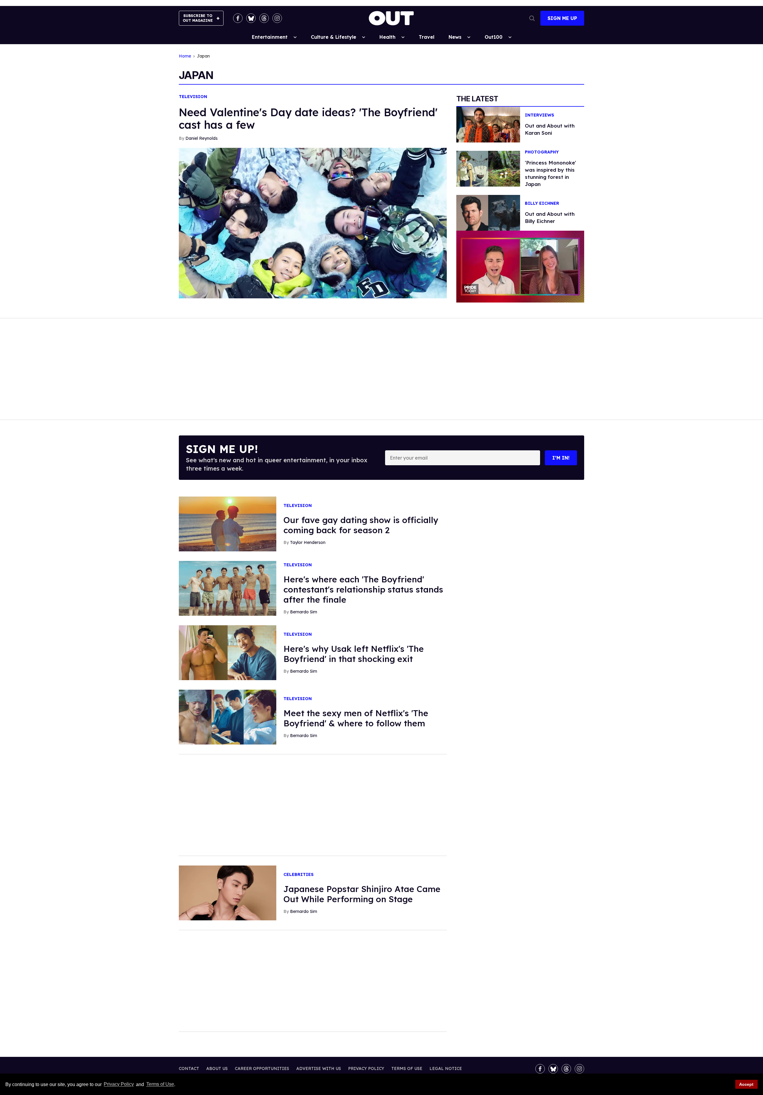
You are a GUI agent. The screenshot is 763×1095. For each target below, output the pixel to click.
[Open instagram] (277, 18)
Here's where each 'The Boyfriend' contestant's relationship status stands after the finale (363, 589)
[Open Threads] (264, 18)
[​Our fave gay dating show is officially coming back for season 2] (227, 524)
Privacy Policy (119, 1084)
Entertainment (270, 37)
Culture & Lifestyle (333, 37)
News (455, 37)
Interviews (539, 115)
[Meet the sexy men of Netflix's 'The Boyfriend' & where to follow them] (227, 717)
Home (185, 56)
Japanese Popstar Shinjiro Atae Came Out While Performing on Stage (362, 894)
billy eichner (542, 203)
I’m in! (561, 458)
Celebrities (298, 874)
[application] (520, 267)
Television (193, 96)
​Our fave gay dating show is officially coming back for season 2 (360, 525)
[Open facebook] (238, 18)
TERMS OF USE (406, 1068)
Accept (746, 1084)
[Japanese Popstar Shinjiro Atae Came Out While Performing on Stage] (227, 893)
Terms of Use (160, 1084)
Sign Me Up (562, 18)
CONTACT (189, 1068)
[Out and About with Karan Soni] (488, 124)
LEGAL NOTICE (445, 1068)
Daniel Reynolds (201, 138)
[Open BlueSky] (251, 18)
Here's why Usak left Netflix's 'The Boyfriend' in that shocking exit (353, 653)
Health (387, 37)
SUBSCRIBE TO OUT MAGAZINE (198, 18)
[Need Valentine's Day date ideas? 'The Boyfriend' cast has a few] (313, 223)
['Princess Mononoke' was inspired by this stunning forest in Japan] (488, 168)
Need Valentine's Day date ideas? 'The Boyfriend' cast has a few (308, 118)
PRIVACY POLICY (366, 1068)
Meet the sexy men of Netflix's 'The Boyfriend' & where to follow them (355, 718)
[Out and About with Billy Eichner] (488, 212)
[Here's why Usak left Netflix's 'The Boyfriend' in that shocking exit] (227, 652)
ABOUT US (217, 1068)
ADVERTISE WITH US (318, 1068)
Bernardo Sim (303, 611)
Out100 (494, 37)
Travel (426, 37)
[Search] (532, 18)
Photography (542, 152)
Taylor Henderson (307, 542)
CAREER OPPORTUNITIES (262, 1068)
